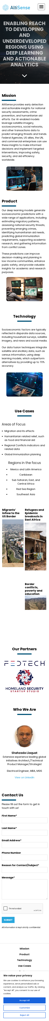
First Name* (9, 815)
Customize (24, 1007)
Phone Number (11, 852)
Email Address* (12, 840)
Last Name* (9, 828)
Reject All (24, 1015)
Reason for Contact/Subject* (20, 865)
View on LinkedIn (24, 777)
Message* (8, 877)
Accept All (24, 1000)
